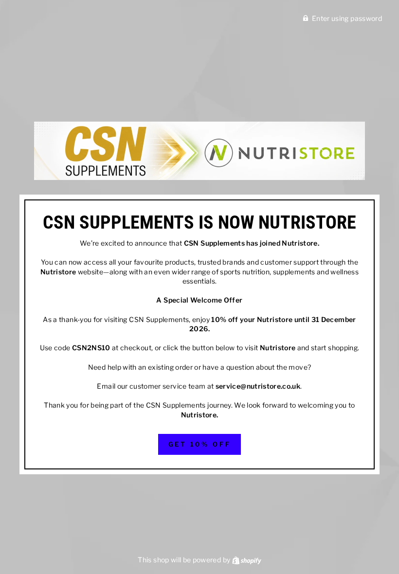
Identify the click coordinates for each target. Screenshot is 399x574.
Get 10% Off (199, 444)
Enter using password (347, 18)
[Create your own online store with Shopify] (246, 560)
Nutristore (300, 243)
